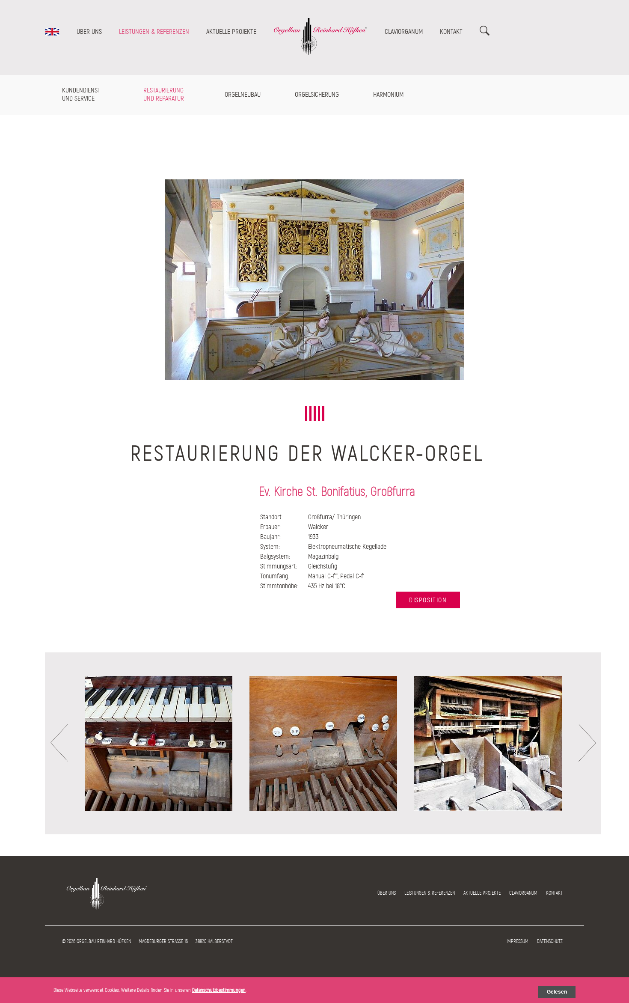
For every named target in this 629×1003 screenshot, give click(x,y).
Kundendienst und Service (81, 94)
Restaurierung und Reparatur (163, 94)
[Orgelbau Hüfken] (320, 54)
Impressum (517, 941)
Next (587, 743)
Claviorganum (404, 31)
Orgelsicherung (317, 94)
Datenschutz (550, 941)
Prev (59, 743)
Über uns (89, 31)
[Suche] (485, 33)
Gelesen (557, 992)
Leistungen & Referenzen (154, 31)
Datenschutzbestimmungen (219, 990)
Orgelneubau (243, 94)
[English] (52, 33)
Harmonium (388, 94)
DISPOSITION (428, 600)
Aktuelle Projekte (231, 31)
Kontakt (451, 31)
